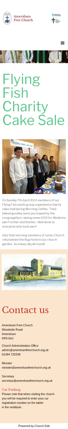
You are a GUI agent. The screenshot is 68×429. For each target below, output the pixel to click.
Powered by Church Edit (34, 426)
